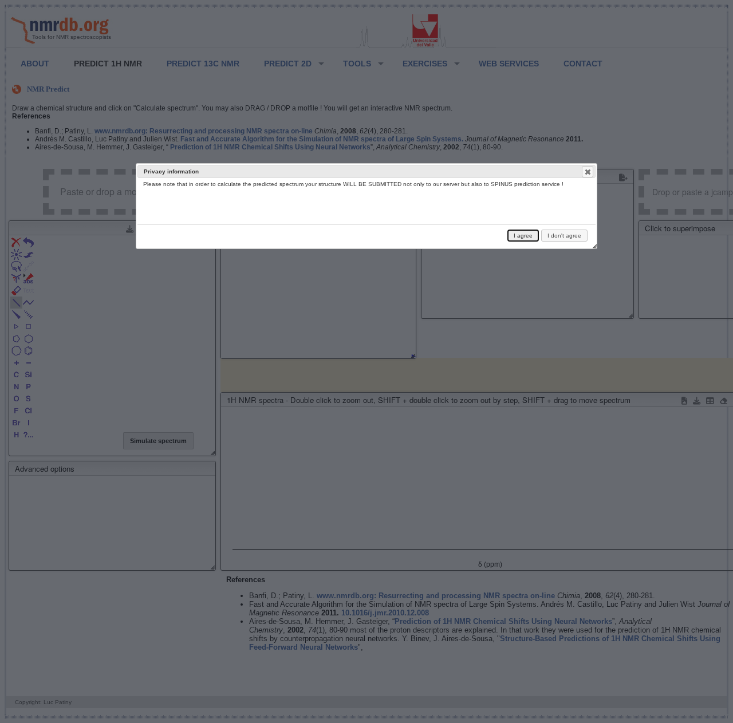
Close (587, 171)
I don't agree (564, 235)
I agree (523, 235)
